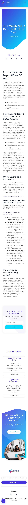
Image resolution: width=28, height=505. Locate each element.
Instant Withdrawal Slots (14, 359)
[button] (25, 2)
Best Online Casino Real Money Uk (13, 196)
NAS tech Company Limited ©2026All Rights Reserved (14, 499)
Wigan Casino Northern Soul (14, 380)
